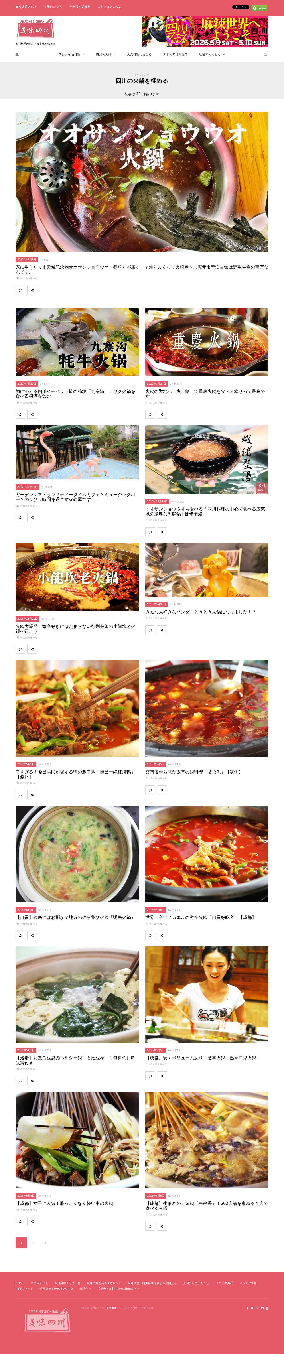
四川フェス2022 (109, 6)
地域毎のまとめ (210, 54)
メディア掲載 (224, 1283)
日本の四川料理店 (175, 54)
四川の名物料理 (70, 54)
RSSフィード (24, 1288)
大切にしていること (196, 1283)
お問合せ (85, 1288)
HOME (20, 1283)
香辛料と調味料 (80, 6)
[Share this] (42, 290)
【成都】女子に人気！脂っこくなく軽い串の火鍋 (64, 1203)
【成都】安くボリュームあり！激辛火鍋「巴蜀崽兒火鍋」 (203, 1057)
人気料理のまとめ (139, 54)
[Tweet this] (51, 290)
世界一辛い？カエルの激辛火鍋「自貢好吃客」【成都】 (200, 917)
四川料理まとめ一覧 (68, 1283)
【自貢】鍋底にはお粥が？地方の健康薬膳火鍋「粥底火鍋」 (75, 917)
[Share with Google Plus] (61, 290)
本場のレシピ (53, 6)
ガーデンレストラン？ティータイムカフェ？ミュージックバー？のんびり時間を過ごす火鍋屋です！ (75, 497)
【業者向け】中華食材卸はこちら (119, 1288)
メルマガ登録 (248, 1283)
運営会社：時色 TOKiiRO (56, 1288)
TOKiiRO (111, 1308)
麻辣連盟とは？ (26, 6)
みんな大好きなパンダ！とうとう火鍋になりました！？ (200, 611)
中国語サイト (39, 1283)
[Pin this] (71, 290)
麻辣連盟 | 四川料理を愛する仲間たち (152, 1283)
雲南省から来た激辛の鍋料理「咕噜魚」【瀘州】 (194, 771)
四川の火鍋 (104, 54)
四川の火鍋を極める (26, 278)
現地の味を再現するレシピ (104, 1283)
